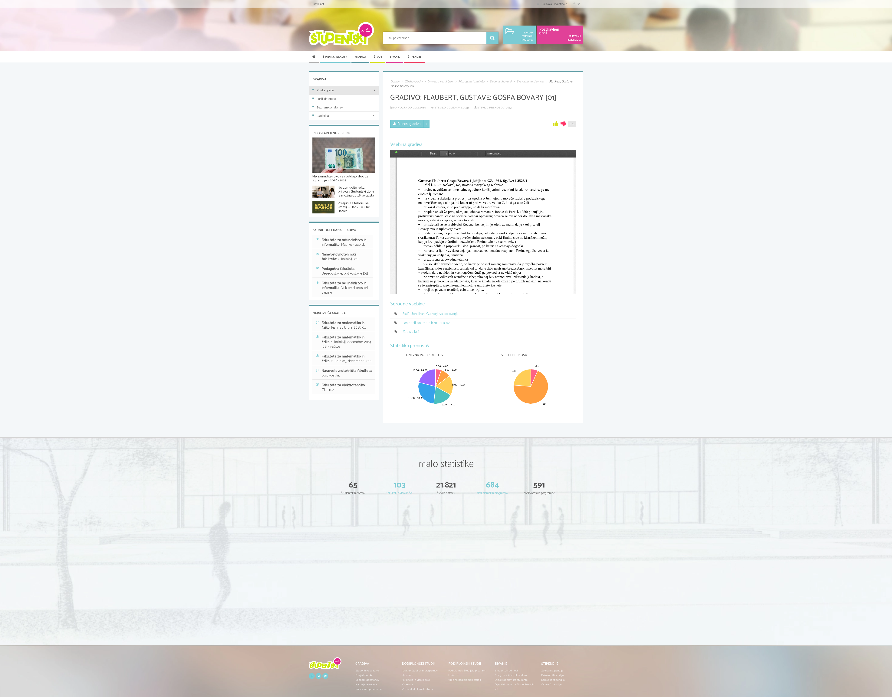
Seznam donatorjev (330, 107)
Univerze (407, 675)
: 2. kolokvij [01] (340, 256)
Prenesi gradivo (409, 124)
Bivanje (395, 57)
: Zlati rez (344, 387)
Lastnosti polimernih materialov (426, 323)
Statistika (323, 116)
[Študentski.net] (341, 34)
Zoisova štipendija (552, 670)
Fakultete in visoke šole (416, 679)
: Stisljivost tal (347, 373)
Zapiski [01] (411, 332)
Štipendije (414, 57)
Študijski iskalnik (335, 57)
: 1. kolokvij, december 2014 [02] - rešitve (346, 341)
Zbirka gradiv (325, 90)
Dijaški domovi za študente (511, 679)
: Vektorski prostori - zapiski (346, 287)
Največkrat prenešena (368, 689)
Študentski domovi (506, 670)
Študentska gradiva (367, 670)
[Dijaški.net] (325, 665)
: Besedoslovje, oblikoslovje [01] (345, 271)
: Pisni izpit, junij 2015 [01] (344, 325)
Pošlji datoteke (326, 99)
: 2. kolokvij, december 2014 (347, 358)
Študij (378, 57)
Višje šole (407, 684)
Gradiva (360, 57)
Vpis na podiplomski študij (464, 679)
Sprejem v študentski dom (511, 675)
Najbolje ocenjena (366, 684)
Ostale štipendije (551, 684)
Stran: (433, 153)
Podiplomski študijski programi (467, 670)
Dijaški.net (318, 4)
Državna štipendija (552, 675)
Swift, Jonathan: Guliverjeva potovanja (430, 314)
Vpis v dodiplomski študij (417, 689)
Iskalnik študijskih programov (420, 670)
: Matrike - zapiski (344, 242)
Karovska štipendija (553, 679)
